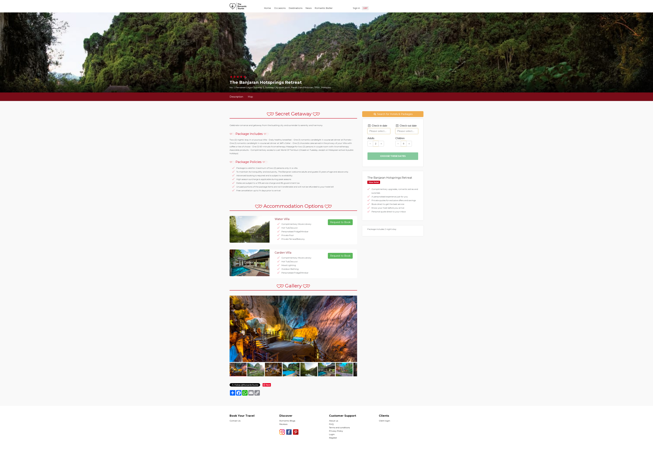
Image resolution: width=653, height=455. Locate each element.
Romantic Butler (324, 8)
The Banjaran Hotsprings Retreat (389, 177)
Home (267, 8)
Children (400, 138)
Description (236, 96)
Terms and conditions (339, 427)
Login (332, 434)
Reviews (283, 424)
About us (333, 420)
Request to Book (340, 222)
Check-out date (408, 125)
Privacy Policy (336, 431)
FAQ (331, 424)
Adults (370, 138)
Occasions (280, 8)
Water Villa (282, 219)
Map (250, 96)
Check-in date (379, 125)
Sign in (356, 8)
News (309, 8)
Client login (384, 420)
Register (333, 437)
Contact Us (235, 420)
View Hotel (374, 182)
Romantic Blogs (287, 420)
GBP (365, 8)
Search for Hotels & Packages (394, 114)
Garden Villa (283, 252)
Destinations (295, 8)
